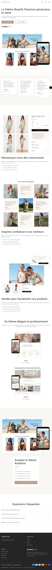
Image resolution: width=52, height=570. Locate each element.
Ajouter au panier (26, 482)
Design (28, 539)
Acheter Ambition (7, 22)
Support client (4, 553)
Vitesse (28, 541)
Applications (29, 545)
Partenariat (3, 555)
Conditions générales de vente (29, 567)
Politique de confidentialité (15, 567)
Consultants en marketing (32, 552)
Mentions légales (4, 567)
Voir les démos (21, 22)
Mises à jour (3, 557)
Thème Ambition (4, 551)
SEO (28, 543)
